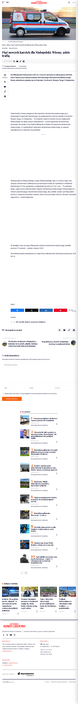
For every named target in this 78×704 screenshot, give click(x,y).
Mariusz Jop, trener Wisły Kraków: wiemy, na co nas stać (42, 544)
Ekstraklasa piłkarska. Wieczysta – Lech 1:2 (40, 514)
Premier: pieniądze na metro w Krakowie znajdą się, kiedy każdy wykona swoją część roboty (29, 603)
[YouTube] (11, 635)
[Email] (17, 61)
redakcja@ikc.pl (7, 651)
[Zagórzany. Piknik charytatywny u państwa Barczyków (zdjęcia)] (24, 483)
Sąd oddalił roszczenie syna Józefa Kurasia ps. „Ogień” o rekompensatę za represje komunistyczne (44, 560)
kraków (27, 322)
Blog (8, 45)
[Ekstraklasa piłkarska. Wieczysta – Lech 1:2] (24, 514)
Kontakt (72, 682)
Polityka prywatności (59, 682)
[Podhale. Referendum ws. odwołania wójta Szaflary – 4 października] (67, 592)
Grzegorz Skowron (10, 66)
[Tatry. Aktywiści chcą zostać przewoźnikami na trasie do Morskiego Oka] (48, 592)
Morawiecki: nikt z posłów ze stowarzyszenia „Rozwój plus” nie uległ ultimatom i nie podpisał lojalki (44, 435)
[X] (7, 635)
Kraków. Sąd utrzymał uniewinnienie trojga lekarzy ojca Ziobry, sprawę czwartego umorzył (44, 468)
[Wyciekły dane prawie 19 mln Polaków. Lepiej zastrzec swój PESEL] (24, 528)
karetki (21, 322)
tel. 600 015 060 (7, 665)
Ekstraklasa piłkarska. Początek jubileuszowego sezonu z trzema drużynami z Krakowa (44, 452)
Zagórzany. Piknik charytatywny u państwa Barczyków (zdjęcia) (40, 484)
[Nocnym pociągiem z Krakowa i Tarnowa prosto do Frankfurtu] (24, 420)
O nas (47, 682)
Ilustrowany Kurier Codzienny (39, 425)
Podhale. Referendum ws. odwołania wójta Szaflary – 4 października (65, 603)
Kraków (5, 48)
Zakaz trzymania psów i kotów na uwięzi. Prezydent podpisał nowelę (44, 499)
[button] (3, 2)
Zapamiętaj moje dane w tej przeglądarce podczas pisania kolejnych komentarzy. (31, 393)
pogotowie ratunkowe (38, 322)
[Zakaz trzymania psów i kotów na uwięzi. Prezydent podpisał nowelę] (24, 499)
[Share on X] (14, 61)
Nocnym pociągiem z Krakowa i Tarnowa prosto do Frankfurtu (44, 419)
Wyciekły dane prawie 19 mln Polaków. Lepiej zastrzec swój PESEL (43, 529)
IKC (17, 322)
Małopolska (13, 48)
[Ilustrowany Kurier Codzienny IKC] (39, 2)
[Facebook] (3, 635)
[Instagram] (14, 635)
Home (4, 45)
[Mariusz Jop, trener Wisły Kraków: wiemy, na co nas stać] (24, 544)
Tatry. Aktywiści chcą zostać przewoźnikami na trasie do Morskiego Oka (48, 603)
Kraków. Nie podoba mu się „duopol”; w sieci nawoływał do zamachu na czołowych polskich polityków (10, 605)
